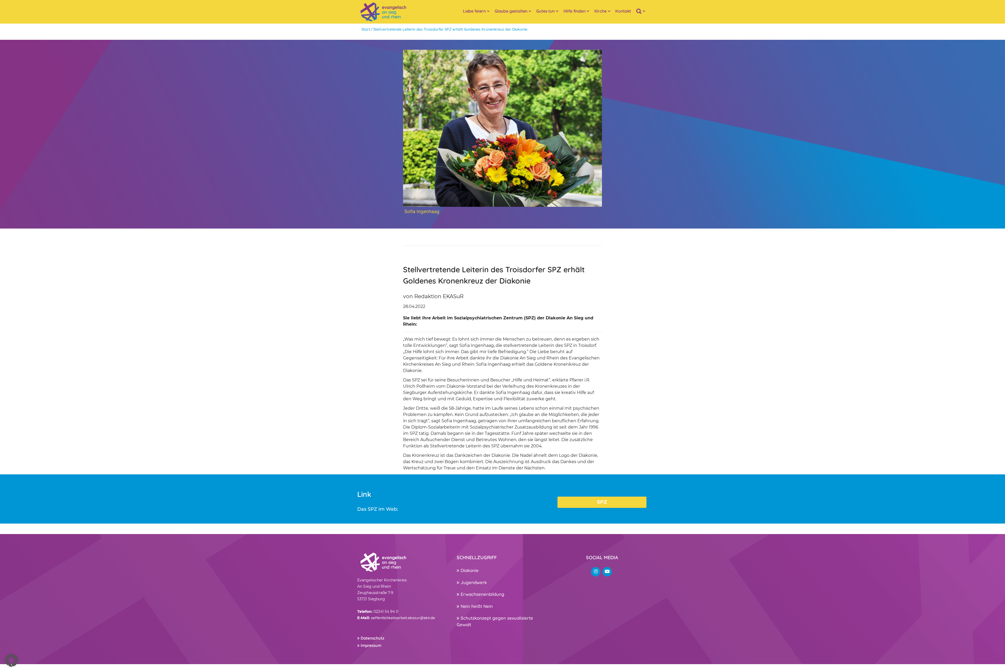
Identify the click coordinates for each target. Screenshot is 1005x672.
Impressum (370, 645)
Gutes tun (545, 11)
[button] (11, 660)
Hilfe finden (574, 11)
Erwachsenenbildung (481, 594)
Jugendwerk (473, 582)
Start (365, 29)
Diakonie (469, 570)
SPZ (602, 502)
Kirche (600, 11)
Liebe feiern (474, 11)
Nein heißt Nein (476, 606)
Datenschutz (372, 638)
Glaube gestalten (511, 11)
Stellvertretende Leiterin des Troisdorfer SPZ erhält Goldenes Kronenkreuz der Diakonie (450, 29)
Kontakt (623, 11)
